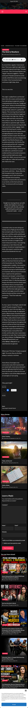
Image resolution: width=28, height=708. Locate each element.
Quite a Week (5, 485)
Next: (9, 407)
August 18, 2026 (13, 605)
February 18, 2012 (14, 54)
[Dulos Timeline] (14, 425)
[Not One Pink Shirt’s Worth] (14, 592)
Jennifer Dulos (5, 49)
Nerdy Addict (5, 579)
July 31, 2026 (12, 660)
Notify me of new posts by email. (12, 543)
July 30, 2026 (12, 687)
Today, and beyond (7, 461)
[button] (26, 690)
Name (4, 525)
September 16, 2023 (14, 438)
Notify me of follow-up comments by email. (13, 540)
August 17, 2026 (13, 633)
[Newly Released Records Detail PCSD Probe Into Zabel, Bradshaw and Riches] (14, 565)
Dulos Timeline (6, 436)
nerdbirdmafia (6, 438)
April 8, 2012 (13, 487)
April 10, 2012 (13, 462)
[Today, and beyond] (14, 450)
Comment (5, 505)
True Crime (5, 572)
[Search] (26, 11)
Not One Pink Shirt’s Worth (9, 603)
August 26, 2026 (13, 579)
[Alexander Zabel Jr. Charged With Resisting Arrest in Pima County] (14, 646)
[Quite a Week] (14, 474)
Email (16, 525)
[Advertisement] (14, 28)
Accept (14, 704)
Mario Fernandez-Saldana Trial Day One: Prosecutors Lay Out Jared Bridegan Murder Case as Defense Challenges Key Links (13, 630)
